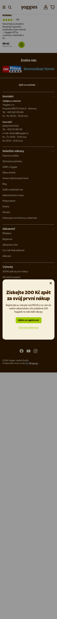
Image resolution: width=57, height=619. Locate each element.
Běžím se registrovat (28, 320)
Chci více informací (28, 327)
